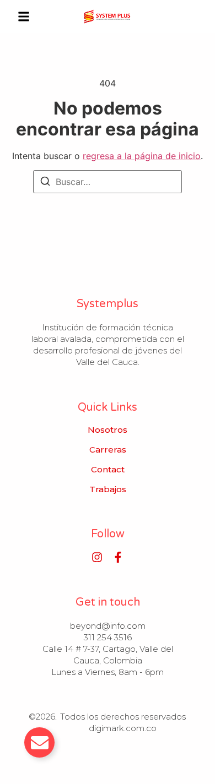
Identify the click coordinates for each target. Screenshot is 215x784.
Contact (108, 470)
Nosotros (107, 430)
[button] (24, 16)
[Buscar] (45, 182)
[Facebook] (117, 557)
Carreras (107, 450)
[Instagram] (97, 557)
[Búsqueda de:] (107, 181)
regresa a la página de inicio (142, 155)
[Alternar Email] (39, 742)
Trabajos (107, 489)
